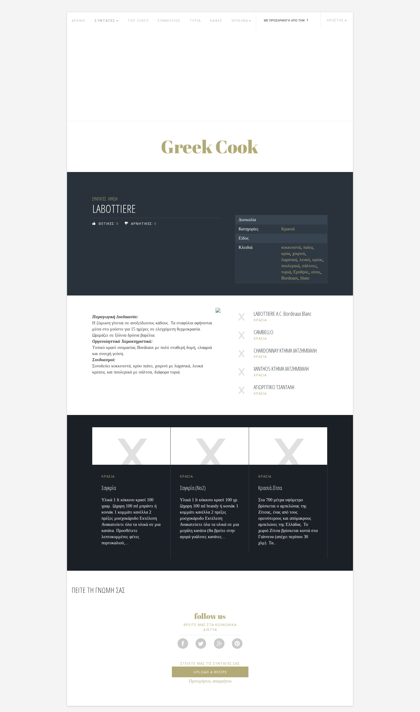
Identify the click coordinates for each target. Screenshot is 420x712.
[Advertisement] (210, 75)
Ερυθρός (301, 272)
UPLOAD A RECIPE (210, 672)
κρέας (317, 259)
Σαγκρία (108, 487)
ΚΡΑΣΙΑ (113, 199)
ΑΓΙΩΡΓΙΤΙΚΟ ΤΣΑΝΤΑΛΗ (274, 387)
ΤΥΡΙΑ (195, 20)
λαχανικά (289, 259)
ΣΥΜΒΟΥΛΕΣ (169, 20)
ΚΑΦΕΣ (216, 20)
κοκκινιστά (291, 247)
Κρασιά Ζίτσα (270, 487)
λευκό (304, 259)
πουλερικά (290, 266)
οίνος (315, 272)
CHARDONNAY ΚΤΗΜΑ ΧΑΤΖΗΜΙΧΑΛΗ (285, 351)
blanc (305, 278)
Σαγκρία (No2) (193, 487)
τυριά (286, 272)
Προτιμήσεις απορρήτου (210, 681)
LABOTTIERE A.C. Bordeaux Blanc (282, 314)
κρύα (285, 253)
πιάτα (308, 247)
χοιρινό (298, 253)
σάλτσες (309, 266)
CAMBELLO (263, 332)
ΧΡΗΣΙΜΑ (240, 20)
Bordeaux (289, 278)
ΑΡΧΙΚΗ (78, 20)
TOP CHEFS (138, 20)
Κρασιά (288, 229)
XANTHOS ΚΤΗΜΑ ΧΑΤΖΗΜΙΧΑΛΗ (281, 369)
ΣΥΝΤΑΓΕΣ (104, 20)
